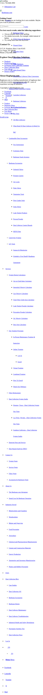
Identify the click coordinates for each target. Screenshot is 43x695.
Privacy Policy (9, 71)
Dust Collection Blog (11, 67)
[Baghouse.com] (6, 13)
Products (7, 61)
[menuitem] (22, 141)
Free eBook (8, 69)
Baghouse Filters (10, 63)
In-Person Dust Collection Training (16, 65)
